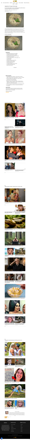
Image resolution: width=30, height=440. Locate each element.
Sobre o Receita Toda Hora (6, 2)
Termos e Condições (21, 2)
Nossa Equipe (12, 431)
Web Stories (11, 2)
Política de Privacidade (26, 2)
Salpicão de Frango (10, 28)
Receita (8, 417)
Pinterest (21, 431)
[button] (6, 92)
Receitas (14, 2)
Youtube (21, 428)
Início (1, 2)
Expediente (12, 427)
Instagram (22, 427)
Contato (17, 2)
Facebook (22, 424)
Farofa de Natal (9, 34)
